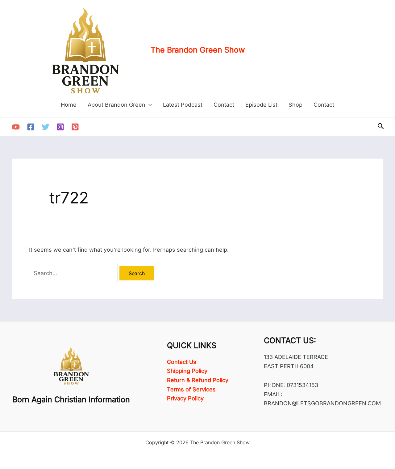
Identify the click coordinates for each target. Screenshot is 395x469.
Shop (295, 104)
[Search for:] (74, 273)
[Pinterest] (75, 127)
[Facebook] (31, 127)
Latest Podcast (182, 104)
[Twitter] (45, 127)
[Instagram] (60, 127)
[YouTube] (16, 127)
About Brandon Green (116, 104)
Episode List (261, 104)
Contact (224, 104)
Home (69, 104)
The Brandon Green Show (198, 49)
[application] (148, 104)
